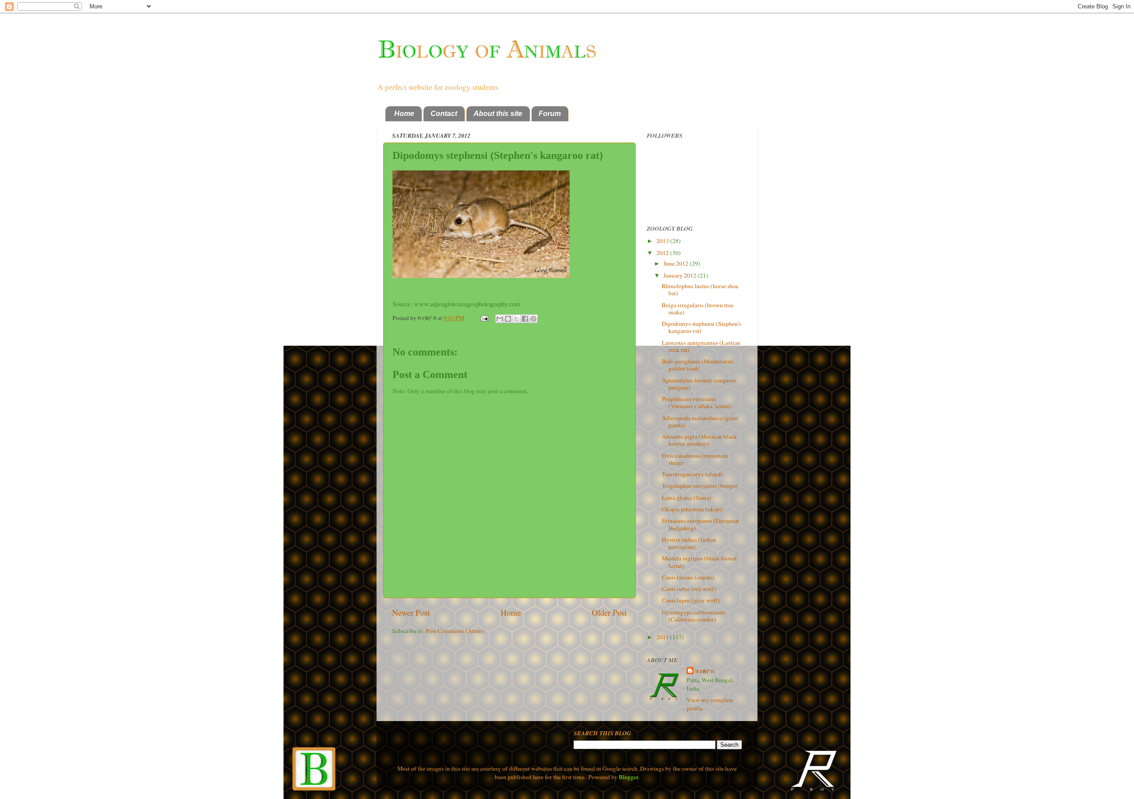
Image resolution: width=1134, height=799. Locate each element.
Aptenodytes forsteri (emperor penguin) (699, 383)
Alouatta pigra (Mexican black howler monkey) (699, 440)
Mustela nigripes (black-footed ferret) (699, 561)
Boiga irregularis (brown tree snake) (698, 308)
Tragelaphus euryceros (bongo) (700, 486)
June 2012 (677, 263)
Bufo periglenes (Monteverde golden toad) (698, 364)
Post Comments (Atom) (455, 631)
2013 (663, 241)
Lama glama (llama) (686, 498)
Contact (444, 113)
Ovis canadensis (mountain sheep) (695, 459)
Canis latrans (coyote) (688, 577)
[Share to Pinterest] (533, 318)
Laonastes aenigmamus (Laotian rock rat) (701, 346)
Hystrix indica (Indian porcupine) (689, 543)
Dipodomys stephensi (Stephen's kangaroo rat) (701, 327)
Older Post (609, 612)
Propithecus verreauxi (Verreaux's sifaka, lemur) (697, 402)
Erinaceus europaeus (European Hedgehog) (700, 524)
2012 (663, 253)
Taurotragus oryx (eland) (692, 474)
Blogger (628, 777)
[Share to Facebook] (524, 318)
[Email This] (499, 318)
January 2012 (681, 275)
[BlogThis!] (508, 318)
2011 (663, 637)
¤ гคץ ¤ (704, 671)
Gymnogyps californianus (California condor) (693, 615)
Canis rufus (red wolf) (689, 589)
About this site (498, 113)
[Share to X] (516, 318)
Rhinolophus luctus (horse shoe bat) (700, 289)
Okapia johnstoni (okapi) (692, 509)
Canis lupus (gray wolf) (691, 600)
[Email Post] (484, 318)
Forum (550, 113)
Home (404, 113)
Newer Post (411, 612)
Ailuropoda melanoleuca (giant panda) (700, 421)
